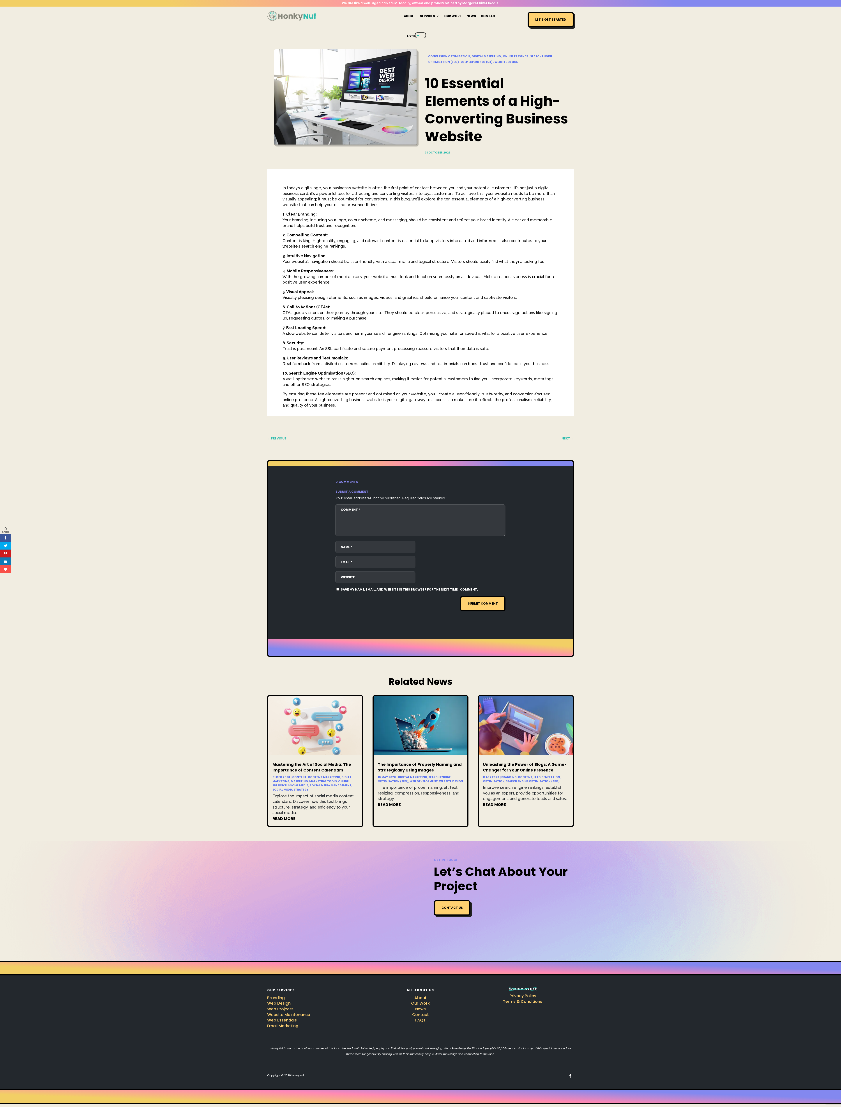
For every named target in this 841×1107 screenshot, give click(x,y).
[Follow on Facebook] (570, 1076)
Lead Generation (547, 777)
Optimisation (494, 781)
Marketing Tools (323, 781)
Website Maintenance (288, 1014)
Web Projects (280, 1009)
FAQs (420, 1020)
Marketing (299, 781)
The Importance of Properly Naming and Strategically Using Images (420, 767)
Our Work (453, 16)
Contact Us (452, 907)
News (471, 16)
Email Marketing (282, 1025)
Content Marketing (324, 777)
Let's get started (550, 19)
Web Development (424, 781)
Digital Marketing (412, 777)
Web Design (279, 1003)
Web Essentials (282, 1020)
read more (283, 818)
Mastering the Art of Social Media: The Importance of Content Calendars (311, 767)
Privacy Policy (522, 995)
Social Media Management (331, 785)
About (409, 16)
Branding (509, 777)
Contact (489, 16)
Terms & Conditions (522, 1001)
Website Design (451, 781)
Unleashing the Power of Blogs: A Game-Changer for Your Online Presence (525, 767)
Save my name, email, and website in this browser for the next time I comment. (409, 589)
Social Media (298, 785)
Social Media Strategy (290, 789)
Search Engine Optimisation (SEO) (533, 781)
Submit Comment (483, 603)
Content (299, 777)
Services (427, 16)
